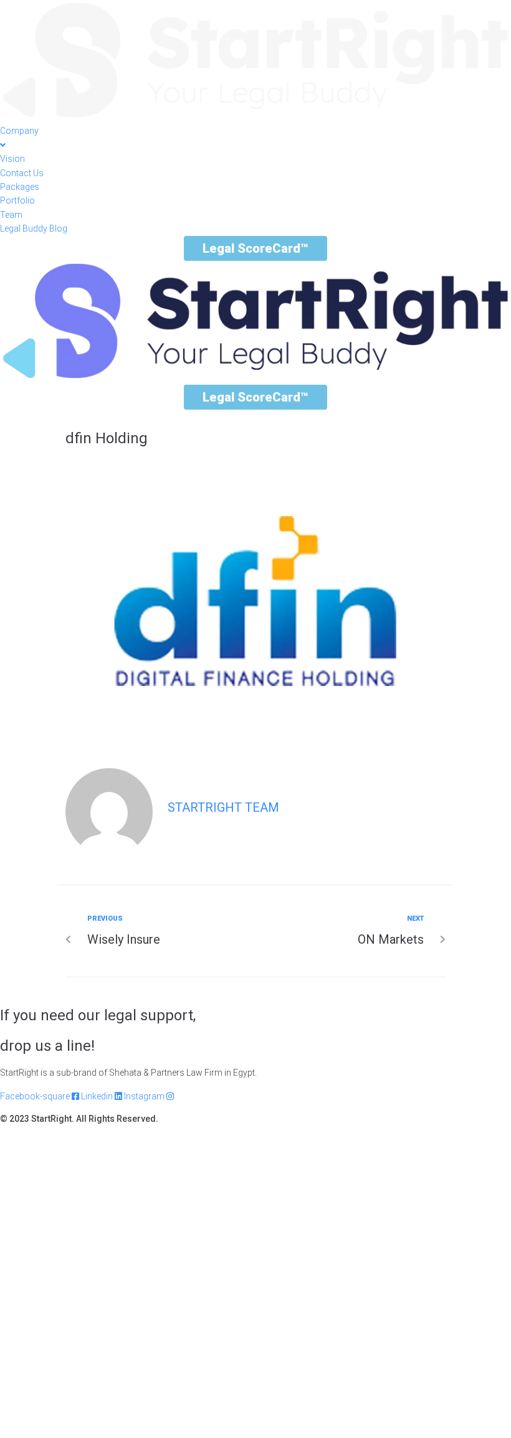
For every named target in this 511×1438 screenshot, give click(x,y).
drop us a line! (47, 1046)
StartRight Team (223, 807)
